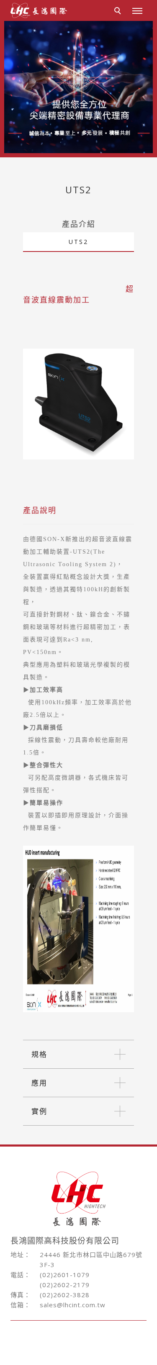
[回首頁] (38, 10)
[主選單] (137, 11)
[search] (119, 12)
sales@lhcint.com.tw (73, 1305)
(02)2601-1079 (65, 1274)
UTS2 (78, 242)
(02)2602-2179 (65, 1284)
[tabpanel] (78, 87)
